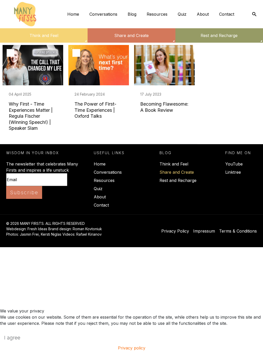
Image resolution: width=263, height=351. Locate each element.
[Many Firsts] (25, 14)
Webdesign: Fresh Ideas (26, 229)
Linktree (233, 172)
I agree (12, 338)
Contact (226, 14)
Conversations (103, 14)
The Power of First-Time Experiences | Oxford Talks (95, 110)
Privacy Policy (175, 231)
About (203, 14)
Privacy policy (131, 347)
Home (73, 14)
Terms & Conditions (238, 231)
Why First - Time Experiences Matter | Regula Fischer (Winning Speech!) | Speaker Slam (31, 116)
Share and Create (131, 35)
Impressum (204, 231)
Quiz (182, 14)
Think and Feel (44, 35)
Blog (132, 14)
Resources (157, 14)
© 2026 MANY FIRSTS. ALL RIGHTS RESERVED (45, 223)
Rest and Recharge (219, 35)
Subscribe (24, 192)
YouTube (234, 164)
